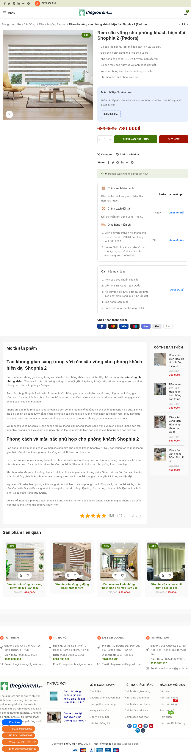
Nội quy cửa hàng (100, 710)
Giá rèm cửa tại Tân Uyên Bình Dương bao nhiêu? (75, 717)
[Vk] (145, 726)
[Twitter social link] (9, 3)
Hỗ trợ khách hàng (139, 684)
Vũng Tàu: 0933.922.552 (22, 742)
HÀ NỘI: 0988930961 (20, 735)
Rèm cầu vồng (169, 703)
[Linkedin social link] (18, 3)
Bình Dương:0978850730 (22, 748)
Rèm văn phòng (169, 697)
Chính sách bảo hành (137, 704)
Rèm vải (164, 691)
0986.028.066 (111, 114)
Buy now (173, 139)
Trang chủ (8, 24)
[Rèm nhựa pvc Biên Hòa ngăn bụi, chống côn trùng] (160, 396)
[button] (21, 575)
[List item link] (22, 648)
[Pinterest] (151, 726)
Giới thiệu (95, 691)
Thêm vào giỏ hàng (136, 139)
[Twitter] (135, 726)
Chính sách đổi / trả (136, 710)
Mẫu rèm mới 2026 (172, 684)
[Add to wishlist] (28, 575)
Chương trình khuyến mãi (105, 697)
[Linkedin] (137, 730)
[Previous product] (180, 24)
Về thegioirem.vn (102, 684)
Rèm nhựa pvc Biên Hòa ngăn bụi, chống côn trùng (175, 391)
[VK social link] (23, 3)
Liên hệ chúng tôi (100, 723)
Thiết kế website (101, 743)
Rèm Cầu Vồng (26, 24)
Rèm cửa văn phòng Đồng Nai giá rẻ (176, 456)
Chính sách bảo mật (136, 716)
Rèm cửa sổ (167, 710)
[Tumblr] (143, 730)
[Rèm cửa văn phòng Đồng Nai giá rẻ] (160, 460)
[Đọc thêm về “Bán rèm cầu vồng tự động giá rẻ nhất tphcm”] (68, 575)
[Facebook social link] (5, 3)
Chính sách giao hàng (138, 691)
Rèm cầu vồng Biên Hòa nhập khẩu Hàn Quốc (175, 424)
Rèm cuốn (166, 716)
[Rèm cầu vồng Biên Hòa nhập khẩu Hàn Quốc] (160, 429)
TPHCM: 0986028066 (20, 728)
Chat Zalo (14, 722)
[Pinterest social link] (14, 3)
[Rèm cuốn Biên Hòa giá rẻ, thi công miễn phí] (160, 365)
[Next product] (187, 24)
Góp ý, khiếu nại (99, 716)
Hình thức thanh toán (137, 697)
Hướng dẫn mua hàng (103, 704)
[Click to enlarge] (9, 114)
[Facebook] (129, 726)
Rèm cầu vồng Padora (52, 24)
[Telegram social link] (28, 3)
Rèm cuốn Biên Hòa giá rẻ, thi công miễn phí (176, 361)
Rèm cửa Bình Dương (173, 723)
